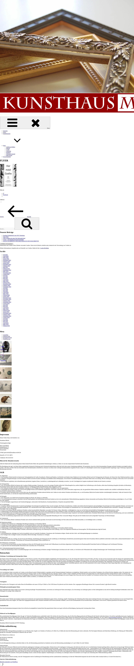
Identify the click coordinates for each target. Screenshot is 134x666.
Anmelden (5, 335)
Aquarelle (8, 151)
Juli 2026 (5, 254)
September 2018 (7, 316)
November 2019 (7, 299)
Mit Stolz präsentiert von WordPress (9, 662)
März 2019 (5, 309)
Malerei (8, 148)
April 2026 (5, 256)
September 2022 (7, 270)
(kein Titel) (5, 237)
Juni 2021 (5, 277)
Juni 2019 (5, 305)
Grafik (7, 149)
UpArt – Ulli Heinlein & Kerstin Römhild (13, 239)
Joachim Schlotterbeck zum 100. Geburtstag (14, 235)
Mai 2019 (5, 306)
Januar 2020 (6, 296)
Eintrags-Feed (6, 336)
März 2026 (5, 257)
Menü (48, 128)
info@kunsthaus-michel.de (115, 617)
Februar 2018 (6, 325)
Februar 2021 (6, 282)
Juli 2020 (5, 288)
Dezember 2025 (7, 260)
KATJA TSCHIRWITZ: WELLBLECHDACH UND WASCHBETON (21, 241)
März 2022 (5, 271)
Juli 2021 (5, 275)
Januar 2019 (6, 312)
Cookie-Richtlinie (44, 248)
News (4, 132)
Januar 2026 (6, 259)
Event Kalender (7, 156)
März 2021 (5, 281)
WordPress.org (6, 339)
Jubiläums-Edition (10, 147)
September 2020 (7, 286)
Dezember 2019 (7, 298)
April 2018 (5, 323)
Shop (4, 145)
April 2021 (5, 279)
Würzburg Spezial (10, 154)
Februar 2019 (6, 310)
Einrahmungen (6, 133)
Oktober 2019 (6, 300)
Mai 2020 (5, 291)
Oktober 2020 (6, 285)
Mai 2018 (5, 321)
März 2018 (5, 324)
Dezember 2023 (7, 264)
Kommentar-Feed (7, 337)
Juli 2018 (5, 318)
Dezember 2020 (7, 284)
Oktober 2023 (6, 266)
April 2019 (5, 307)
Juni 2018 (5, 320)
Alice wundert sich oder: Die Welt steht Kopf (14, 238)
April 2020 (5, 292)
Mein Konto (9, 155)
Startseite (5, 131)
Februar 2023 (6, 268)
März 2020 (5, 293)
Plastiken (8, 152)
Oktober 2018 (6, 314)
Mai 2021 (5, 278)
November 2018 (7, 313)
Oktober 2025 (6, 261)
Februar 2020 (6, 295)
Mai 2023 (5, 267)
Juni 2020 (5, 289)
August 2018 (6, 317)
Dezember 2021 (7, 272)
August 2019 (6, 303)
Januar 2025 (6, 263)
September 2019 (7, 302)
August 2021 (6, 274)
